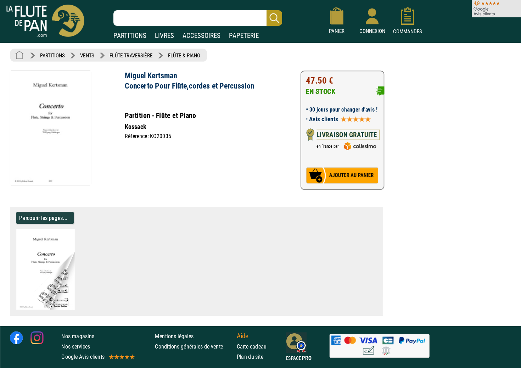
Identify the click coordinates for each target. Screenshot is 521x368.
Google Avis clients (83, 356)
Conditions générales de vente (194, 346)
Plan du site (250, 356)
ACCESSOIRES (201, 36)
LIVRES (164, 36)
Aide (243, 336)
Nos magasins (77, 336)
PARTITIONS (129, 36)
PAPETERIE (244, 36)
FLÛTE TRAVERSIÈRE (131, 55)
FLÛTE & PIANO (184, 55)
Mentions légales (174, 336)
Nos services (75, 346)
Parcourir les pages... (43, 217)
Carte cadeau (252, 346)
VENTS (87, 55)
